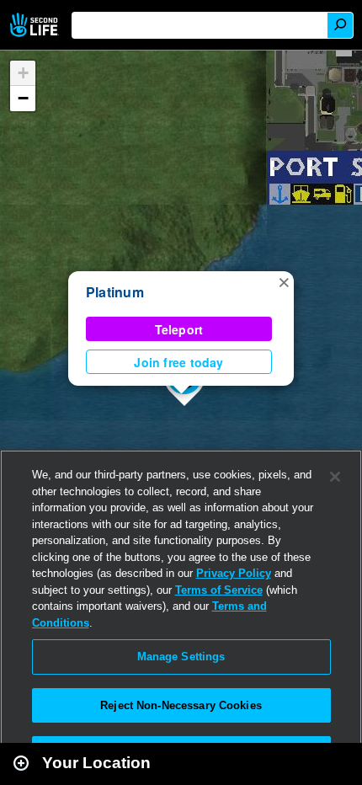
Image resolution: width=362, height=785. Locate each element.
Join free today (178, 362)
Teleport (179, 329)
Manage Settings (181, 656)
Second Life (35, 25)
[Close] (335, 476)
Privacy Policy (233, 573)
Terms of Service (219, 590)
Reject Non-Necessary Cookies (181, 705)
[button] (284, 281)
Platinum (115, 292)
